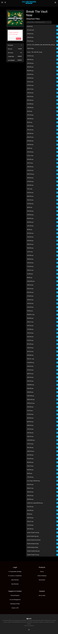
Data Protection (15, 579)
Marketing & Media (15, 603)
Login (18, 38)
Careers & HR (15, 608)
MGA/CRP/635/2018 (17, 622)
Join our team (42, 595)
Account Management (15, 599)
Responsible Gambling (15, 571)
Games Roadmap (42, 575)
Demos (42, 571)
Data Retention (15, 584)
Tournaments (42, 579)
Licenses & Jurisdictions (16, 575)
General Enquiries (15, 595)
